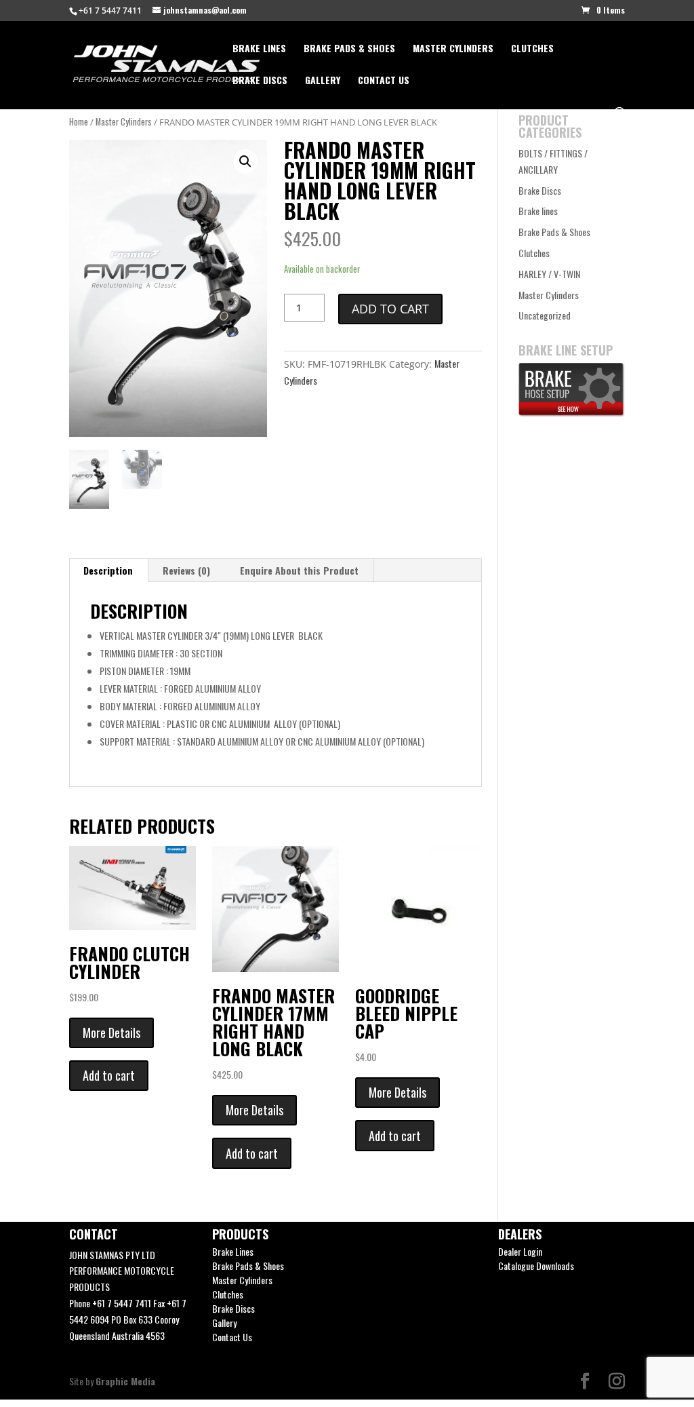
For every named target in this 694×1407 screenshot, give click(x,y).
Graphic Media (125, 1381)
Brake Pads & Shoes (349, 49)
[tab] (108, 570)
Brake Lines (259, 49)
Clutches (532, 49)
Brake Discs (259, 81)
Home (78, 121)
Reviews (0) (186, 570)
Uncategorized (544, 315)
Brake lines (538, 211)
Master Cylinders (453, 49)
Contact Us (383, 81)
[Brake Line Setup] (571, 413)
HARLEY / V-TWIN (549, 274)
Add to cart (390, 309)
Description (108, 570)
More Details (111, 1032)
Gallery (322, 81)
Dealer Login (520, 1251)
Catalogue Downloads (536, 1265)
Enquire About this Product (299, 570)
